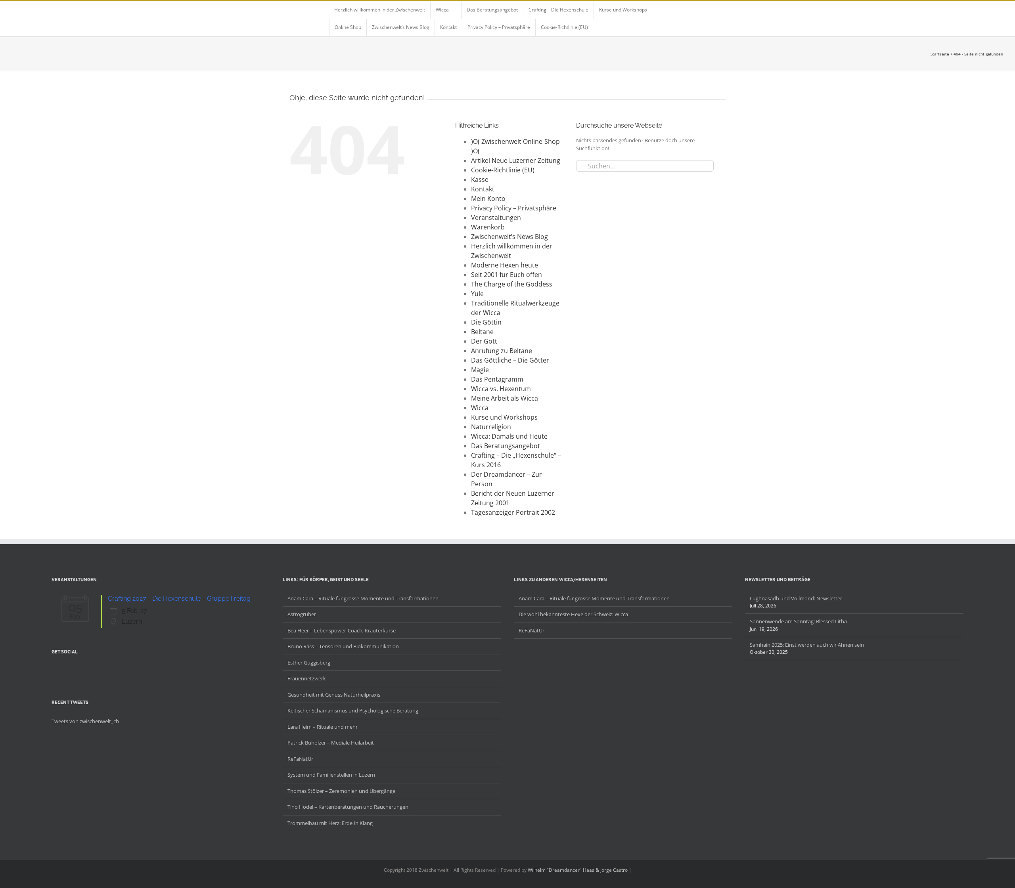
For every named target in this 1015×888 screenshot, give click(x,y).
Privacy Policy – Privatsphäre (513, 208)
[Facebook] (54, 670)
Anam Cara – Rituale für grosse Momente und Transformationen (363, 598)
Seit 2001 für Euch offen (506, 274)
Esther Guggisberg (308, 662)
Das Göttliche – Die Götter (510, 360)
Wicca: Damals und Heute (509, 436)
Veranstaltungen (496, 217)
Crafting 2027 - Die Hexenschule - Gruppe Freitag (179, 598)
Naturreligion (491, 426)
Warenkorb (488, 227)
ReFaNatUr (300, 758)
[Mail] (95, 670)
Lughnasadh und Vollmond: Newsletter (796, 598)
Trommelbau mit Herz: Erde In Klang (330, 823)
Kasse (479, 179)
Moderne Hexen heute (504, 265)
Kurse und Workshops (504, 417)
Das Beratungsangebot (505, 445)
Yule (477, 293)
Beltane (482, 331)
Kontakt (482, 189)
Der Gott (484, 341)
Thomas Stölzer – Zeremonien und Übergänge (341, 790)
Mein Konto (488, 198)
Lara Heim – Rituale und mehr (322, 726)
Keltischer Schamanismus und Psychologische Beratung (352, 710)
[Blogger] (84, 670)
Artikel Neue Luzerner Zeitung (515, 160)
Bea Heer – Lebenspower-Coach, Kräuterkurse (341, 630)
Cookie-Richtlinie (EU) (502, 170)
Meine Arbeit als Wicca (504, 398)
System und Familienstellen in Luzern (331, 774)
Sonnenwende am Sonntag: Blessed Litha (798, 621)
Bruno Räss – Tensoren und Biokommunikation (343, 646)
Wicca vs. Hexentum (501, 388)
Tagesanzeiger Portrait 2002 (513, 512)
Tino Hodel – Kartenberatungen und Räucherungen (347, 806)
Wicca (479, 407)
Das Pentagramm (497, 379)
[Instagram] (74, 670)
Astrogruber (301, 614)
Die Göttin (486, 322)
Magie (480, 369)
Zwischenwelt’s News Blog (509, 236)
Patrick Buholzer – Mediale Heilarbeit (330, 742)
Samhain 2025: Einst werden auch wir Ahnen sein (807, 644)
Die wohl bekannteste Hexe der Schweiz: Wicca (573, 614)
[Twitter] (64, 670)
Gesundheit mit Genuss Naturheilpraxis (333, 694)
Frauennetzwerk (306, 678)
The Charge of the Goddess (511, 284)
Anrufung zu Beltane (501, 350)
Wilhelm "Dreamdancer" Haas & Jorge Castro (578, 870)
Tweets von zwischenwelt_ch (85, 721)
